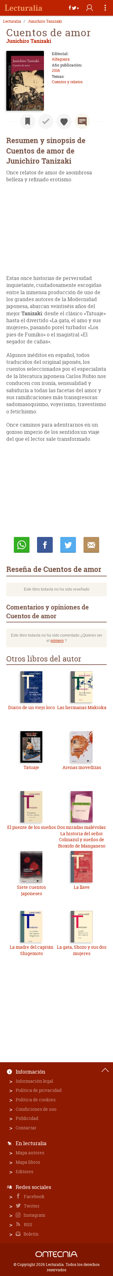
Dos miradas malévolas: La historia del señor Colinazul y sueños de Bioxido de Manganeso (81, 836)
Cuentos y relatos (67, 81)
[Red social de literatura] (23, 8)
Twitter (31, 1206)
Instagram (34, 1215)
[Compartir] (74, 8)
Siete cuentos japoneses (31, 890)
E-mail (91, 545)
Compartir (45, 545)
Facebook (34, 1196)
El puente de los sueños (31, 827)
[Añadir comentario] (82, 121)
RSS (27, 1224)
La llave (82, 887)
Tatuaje (31, 767)
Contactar (26, 1128)
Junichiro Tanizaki (45, 21)
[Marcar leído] (45, 121)
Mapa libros (28, 1162)
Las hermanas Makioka (81, 707)
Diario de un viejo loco (31, 707)
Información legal (34, 1081)
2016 (56, 70)
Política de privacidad (39, 1090)
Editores (24, 1171)
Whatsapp (22, 545)
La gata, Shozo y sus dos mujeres (81, 950)
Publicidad (27, 1118)
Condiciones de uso (36, 1109)
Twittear (68, 545)
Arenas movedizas (81, 767)
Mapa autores (30, 1153)
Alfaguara (61, 59)
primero (57, 640)
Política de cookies (36, 1100)
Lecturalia (12, 21)
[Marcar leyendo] (27, 121)
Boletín (31, 1234)
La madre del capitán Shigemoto (31, 950)
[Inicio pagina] (105, 1070)
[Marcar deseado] (64, 121)
